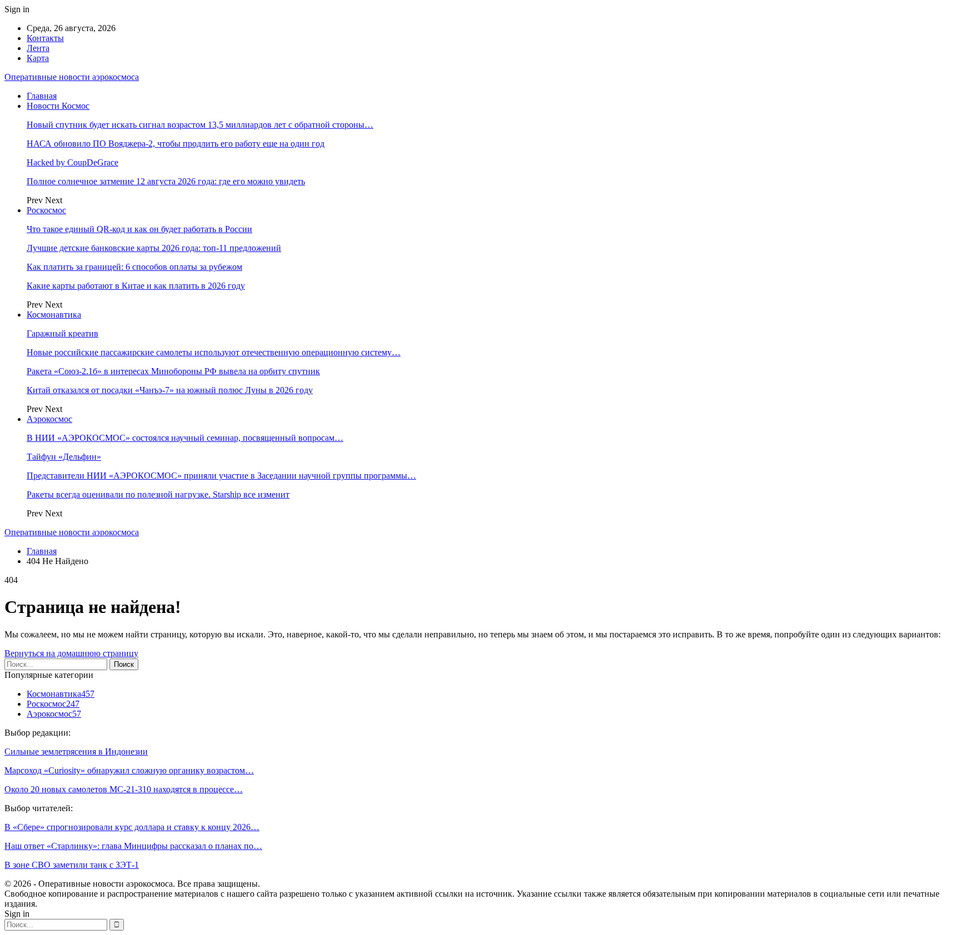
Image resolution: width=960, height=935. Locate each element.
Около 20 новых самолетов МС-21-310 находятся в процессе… (123, 789)
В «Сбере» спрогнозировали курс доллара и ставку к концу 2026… (131, 827)
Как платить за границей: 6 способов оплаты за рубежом (134, 267)
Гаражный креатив (62, 333)
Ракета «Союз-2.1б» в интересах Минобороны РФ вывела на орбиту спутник (173, 371)
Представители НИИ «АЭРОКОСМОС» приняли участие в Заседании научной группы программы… (221, 475)
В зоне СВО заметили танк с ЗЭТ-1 (71, 864)
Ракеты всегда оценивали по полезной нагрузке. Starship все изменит (158, 494)
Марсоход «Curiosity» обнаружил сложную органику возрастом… (129, 770)
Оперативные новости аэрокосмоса (71, 77)
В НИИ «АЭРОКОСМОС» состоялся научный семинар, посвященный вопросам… (185, 438)
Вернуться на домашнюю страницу (71, 653)
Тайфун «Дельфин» (64, 456)
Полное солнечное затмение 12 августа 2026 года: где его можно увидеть (166, 181)
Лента (38, 48)
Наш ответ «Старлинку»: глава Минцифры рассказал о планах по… (133, 846)
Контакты (45, 38)
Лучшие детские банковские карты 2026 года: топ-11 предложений (154, 248)
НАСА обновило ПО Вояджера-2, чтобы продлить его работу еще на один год (175, 143)
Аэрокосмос (49, 419)
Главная (42, 95)
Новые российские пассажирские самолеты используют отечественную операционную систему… (214, 352)
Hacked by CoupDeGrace (72, 162)
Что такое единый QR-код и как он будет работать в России (139, 229)
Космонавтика (54, 314)
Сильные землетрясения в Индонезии (76, 751)
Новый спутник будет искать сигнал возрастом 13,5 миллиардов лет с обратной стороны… (200, 124)
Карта (38, 58)
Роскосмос (46, 210)
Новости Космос (58, 105)
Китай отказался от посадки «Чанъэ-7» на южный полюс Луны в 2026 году (170, 390)
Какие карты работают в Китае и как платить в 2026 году (136, 285)
